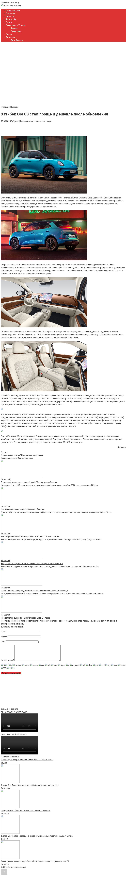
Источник (121, 447)
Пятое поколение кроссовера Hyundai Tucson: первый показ (29, 482)
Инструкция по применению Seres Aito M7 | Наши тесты (27, 760)
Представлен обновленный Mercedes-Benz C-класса (25, 618)
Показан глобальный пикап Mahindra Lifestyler (22, 509)
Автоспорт (11, 37)
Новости (10, 16)
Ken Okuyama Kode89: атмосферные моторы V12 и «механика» (30, 536)
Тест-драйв (11, 19)
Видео (9, 34)
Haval (5, 452)
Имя (3, 632)
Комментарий (7, 660)
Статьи (9, 22)
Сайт (3, 641)
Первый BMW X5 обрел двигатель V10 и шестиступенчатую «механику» (34, 591)
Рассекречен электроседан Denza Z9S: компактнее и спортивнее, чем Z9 (35, 861)
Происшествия (13, 10)
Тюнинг (14, 28)
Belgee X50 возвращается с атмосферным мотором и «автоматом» (32, 563)
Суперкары (16, 31)
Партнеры (10, 13)
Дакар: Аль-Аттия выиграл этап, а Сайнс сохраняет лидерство (29, 785)
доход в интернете (9, 709)
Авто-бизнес (17, 40)
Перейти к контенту (10, 2)
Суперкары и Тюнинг (15, 25)
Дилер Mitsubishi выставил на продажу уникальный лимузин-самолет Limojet (37, 836)
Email (4, 637)
